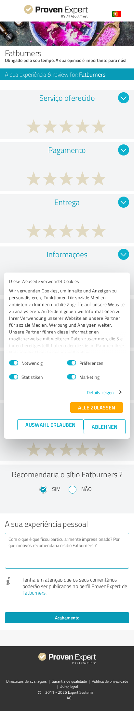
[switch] (71, 362)
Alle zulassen (96, 407)
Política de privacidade (110, 681)
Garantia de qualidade (69, 681)
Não (86, 489)
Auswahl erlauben (50, 424)
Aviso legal (69, 686)
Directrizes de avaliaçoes (26, 681)
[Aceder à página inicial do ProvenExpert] (56, 17)
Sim (56, 489)
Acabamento (67, 618)
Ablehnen (104, 426)
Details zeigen (100, 392)
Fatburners (34, 592)
